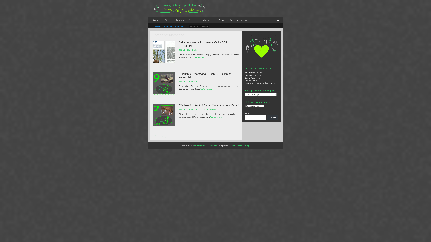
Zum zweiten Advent (253, 80)
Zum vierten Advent (253, 75)
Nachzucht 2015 (181, 27)
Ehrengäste (194, 20)
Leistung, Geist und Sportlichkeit (206, 146)
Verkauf (222, 20)
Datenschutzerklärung (240, 146)
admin (196, 50)
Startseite (157, 20)
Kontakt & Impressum (239, 20)
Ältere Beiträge (160, 136)
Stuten (168, 20)
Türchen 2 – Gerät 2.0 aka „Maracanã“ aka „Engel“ (209, 105)
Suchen (248, 113)
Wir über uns (208, 20)
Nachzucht (179, 20)
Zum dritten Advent (253, 78)
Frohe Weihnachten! (253, 72)
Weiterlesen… (200, 57)
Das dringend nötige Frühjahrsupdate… (261, 83)
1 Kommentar (211, 109)
